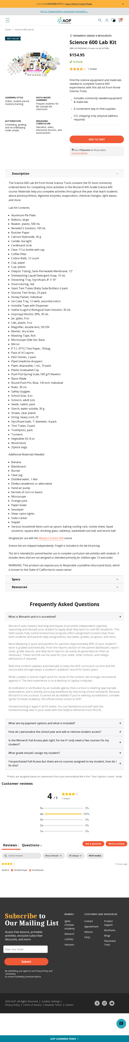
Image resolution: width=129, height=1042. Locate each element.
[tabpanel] (64, 874)
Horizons (69, 944)
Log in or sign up (79, 153)
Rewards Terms (53, 1004)
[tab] (31, 845)
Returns (88, 931)
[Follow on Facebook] (97, 1003)
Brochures (109, 930)
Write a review (116, 843)
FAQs (87, 937)
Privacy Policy (41, 971)
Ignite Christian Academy (69, 925)
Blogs (107, 935)
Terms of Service (32, 1004)
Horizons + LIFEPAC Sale (48, 3)
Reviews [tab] (11, 845)
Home (8, 30)
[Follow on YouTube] (111, 1003)
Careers (69, 1004)
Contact (88, 921)
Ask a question (93, 843)
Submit (26, 961)
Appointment (91, 926)
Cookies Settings (51, 1001)
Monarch (69, 933)
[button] (64, 1038)
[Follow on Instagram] (104, 1003)
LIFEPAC (69, 939)
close (11, 4)
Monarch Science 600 (51, 538)
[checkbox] (95, 856)
